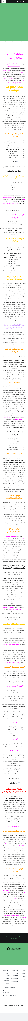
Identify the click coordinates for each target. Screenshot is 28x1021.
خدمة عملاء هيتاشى (16, 270)
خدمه (18, 109)
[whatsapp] (20, 1)
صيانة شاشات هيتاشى (16, 266)
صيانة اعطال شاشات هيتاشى (13, 74)
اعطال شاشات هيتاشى (15, 462)
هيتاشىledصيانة (12, 264)
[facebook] (26, 1)
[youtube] (23, 1)
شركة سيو (11, 1005)
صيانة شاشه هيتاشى (14, 411)
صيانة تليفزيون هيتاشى (14, 257)
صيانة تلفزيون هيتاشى (14, 253)
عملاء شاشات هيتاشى (11, 109)
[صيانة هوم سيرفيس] (14, 947)
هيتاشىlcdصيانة (12, 262)
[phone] (18, 1)
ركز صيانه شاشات (13, 662)
